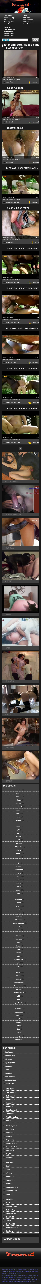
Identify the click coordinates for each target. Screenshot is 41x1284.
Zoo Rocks (27, 24)
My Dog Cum (9, 22)
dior (20, 930)
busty (20, 810)
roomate (19, 939)
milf (20, 956)
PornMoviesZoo (10, 1117)
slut (20, 909)
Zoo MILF (26, 18)
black (20, 972)
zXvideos (7, 20)
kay (20, 1029)
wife (20, 797)
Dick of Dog (9, 1210)
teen (20, 876)
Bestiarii (7, 1136)
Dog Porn (8, 1157)
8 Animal (7, 1173)
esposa (20, 1022)
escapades (19, 1012)
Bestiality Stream (11, 1231)
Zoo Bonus (8, 1113)
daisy (20, 800)
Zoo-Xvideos (28, 20)
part (7, 202)
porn (19, 880)
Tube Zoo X (9, 1220)
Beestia (7, 1120)
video (20, 966)
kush (20, 1032)
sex (20, 793)
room (20, 890)
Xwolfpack (8, 1129)
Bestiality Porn (10, 1126)
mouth (20, 836)
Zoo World (8, 1217)
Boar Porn (8, 1162)
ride (20, 999)
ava (20, 942)
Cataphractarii (10, 1110)
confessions (20, 982)
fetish (20, 953)
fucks (20, 976)
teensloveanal (20, 923)
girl (11, 362)
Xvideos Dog (9, 18)
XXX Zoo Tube (10, 1206)
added (20, 790)
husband (20, 807)
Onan (25, 16)
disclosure (20, 869)
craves (20, 936)
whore (20, 866)
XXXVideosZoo (29, 22)
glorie (20, 873)
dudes (20, 979)
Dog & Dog (8, 1140)
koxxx (20, 946)
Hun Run (8, 1184)
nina (20, 817)
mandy (20, 913)
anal (20, 906)
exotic (20, 989)
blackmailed (20, 959)
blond (7, 82)
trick (20, 857)
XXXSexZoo (9, 1133)
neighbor (20, 920)
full (20, 963)
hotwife (20, 1009)
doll (20, 1019)
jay (20, 830)
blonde (19, 903)
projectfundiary (20, 1003)
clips (18, 202)
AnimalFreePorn (10, 1227)
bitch (20, 853)
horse (14, 362)
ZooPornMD (9, 1224)
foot (20, 949)
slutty (20, 850)
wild (20, 996)
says (20, 833)
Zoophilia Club (10, 1191)
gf (20, 863)
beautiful (20, 899)
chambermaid (19, 993)
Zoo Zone (8, 24)
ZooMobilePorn (10, 1187)
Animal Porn (9, 34)
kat (20, 926)
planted (20, 843)
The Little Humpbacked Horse (26, 9)
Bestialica (8, 1199)
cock (20, 826)
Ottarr (6, 1169)
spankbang (12, 202)
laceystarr (20, 1039)
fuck (11, 82)
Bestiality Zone (10, 1143)
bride (20, 840)
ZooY (6, 1166)
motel (20, 886)
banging (19, 916)
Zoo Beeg (8, 1203)
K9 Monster (9, 1150)
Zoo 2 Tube (8, 1194)
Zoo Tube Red (10, 1147)
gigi (20, 893)
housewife (20, 986)
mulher (20, 803)
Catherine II (8, 32)
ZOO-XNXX (8, 27)
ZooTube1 (8, 16)
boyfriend (20, 847)
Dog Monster (9, 1154)
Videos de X (9, 1180)
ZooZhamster (9, 29)
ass (19, 813)
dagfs (20, 883)
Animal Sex (8, 1106)
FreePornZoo (9, 1213)
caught (20, 1036)
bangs (20, 820)
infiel (20, 1026)
